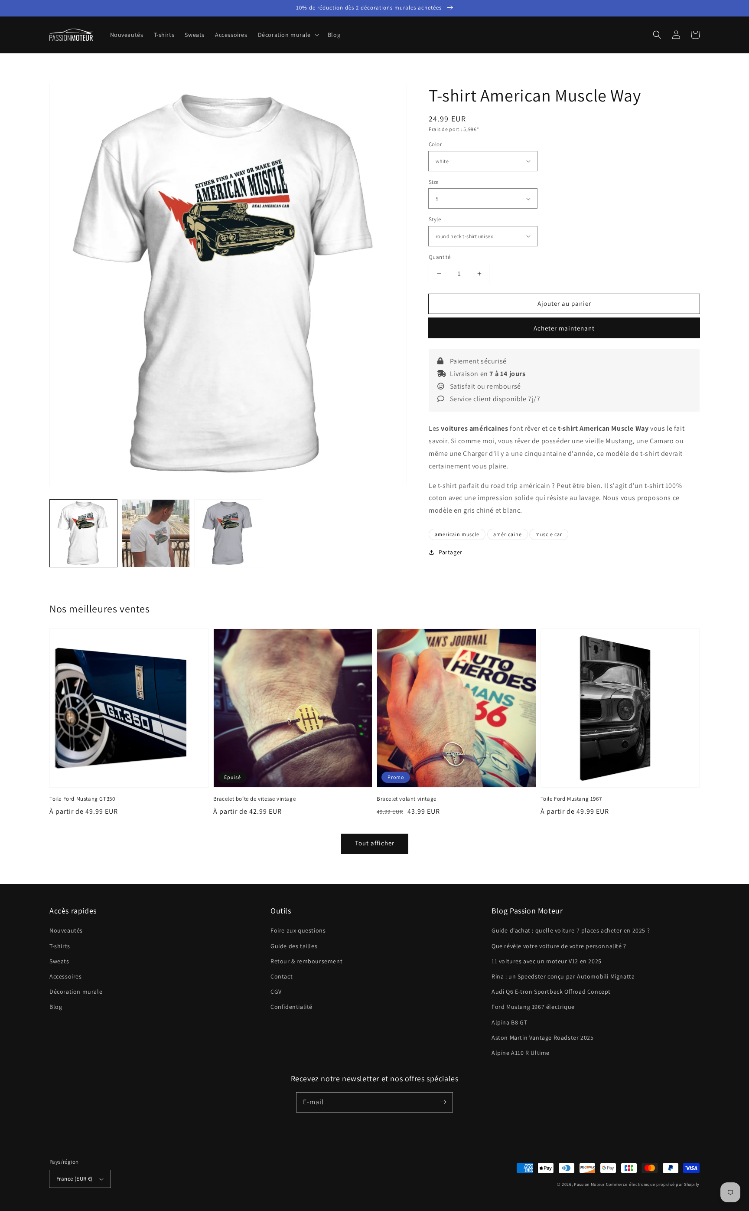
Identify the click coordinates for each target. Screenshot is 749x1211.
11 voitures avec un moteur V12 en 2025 (547, 961)
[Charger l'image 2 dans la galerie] (156, 533)
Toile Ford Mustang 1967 (571, 798)
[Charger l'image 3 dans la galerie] (228, 533)
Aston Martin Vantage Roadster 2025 (542, 1037)
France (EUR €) (74, 1178)
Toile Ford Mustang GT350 (82, 798)
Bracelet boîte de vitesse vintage (254, 798)
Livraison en (487, 373)
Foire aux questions (298, 930)
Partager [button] (450, 552)
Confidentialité (291, 1007)
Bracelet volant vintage (406, 798)
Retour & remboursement (306, 961)
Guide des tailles (293, 946)
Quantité (439, 257)
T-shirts (59, 946)
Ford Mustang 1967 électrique (533, 1007)
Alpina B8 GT (509, 1022)
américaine (507, 534)
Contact (281, 976)
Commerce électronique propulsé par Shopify (653, 1184)
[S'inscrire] (443, 1102)
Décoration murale (75, 991)
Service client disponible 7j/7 (494, 398)
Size (434, 182)
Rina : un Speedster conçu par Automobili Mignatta (563, 976)
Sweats (59, 961)
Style (435, 219)
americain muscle (457, 534)
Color (435, 144)
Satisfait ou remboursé (484, 386)
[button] (287, 35)
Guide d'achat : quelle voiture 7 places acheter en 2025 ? (571, 930)
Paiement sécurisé (477, 361)
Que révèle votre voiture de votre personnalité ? (559, 946)
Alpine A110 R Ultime (521, 1053)
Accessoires (65, 976)
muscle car (548, 534)
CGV (276, 991)
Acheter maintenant (564, 328)
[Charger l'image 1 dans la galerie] (83, 533)
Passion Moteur (589, 1184)
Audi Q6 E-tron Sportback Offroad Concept (551, 991)
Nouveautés (66, 930)
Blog (55, 1007)
